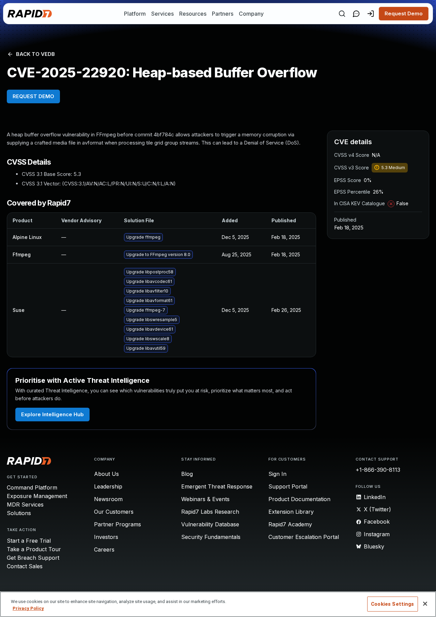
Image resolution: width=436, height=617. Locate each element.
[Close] (425, 603)
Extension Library (291, 511)
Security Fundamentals (210, 536)
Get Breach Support (33, 557)
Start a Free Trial (29, 540)
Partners (222, 13)
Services (162, 13)
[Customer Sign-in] (370, 13)
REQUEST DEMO (33, 96)
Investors (106, 536)
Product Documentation (299, 499)
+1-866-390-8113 (378, 469)
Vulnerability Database (210, 524)
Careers (104, 549)
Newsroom (108, 499)
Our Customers (114, 511)
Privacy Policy (28, 608)
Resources (192, 13)
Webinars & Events (205, 499)
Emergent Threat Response (216, 486)
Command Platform (32, 487)
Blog (187, 473)
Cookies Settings (392, 604)
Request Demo (404, 13)
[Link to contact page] (356, 13)
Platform (135, 13)
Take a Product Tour (34, 549)
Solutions (19, 513)
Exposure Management (37, 496)
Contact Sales (25, 566)
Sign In (277, 473)
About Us (106, 473)
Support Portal (287, 486)
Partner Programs (117, 524)
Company (251, 13)
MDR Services (25, 504)
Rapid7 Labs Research (210, 511)
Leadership (108, 486)
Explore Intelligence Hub (52, 414)
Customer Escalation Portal (303, 536)
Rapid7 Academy (290, 524)
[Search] (342, 13)
